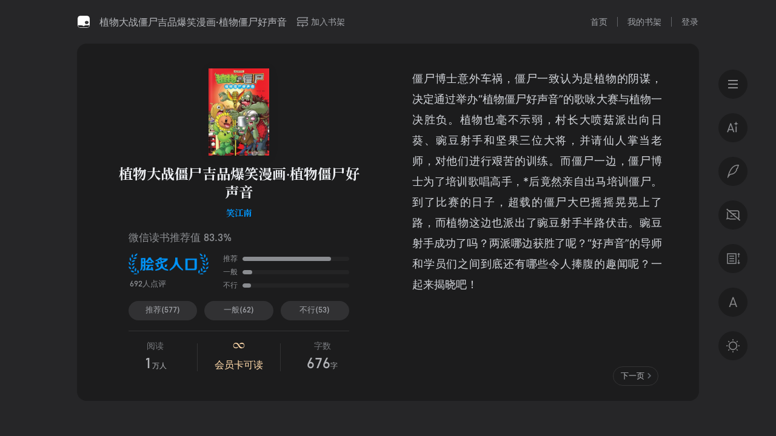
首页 (598, 21)
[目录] (733, 84)
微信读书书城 (84, 22)
